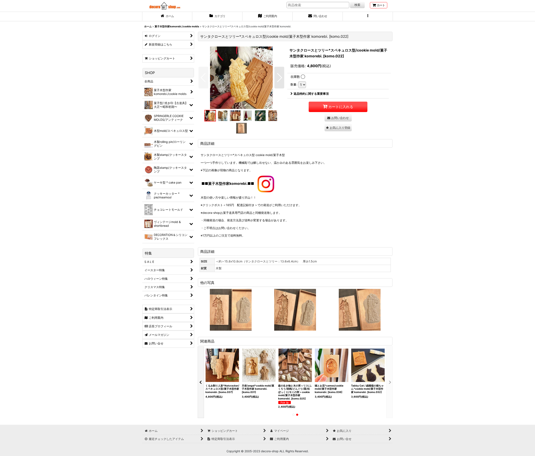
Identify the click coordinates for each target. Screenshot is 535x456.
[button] (368, 16)
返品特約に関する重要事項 (311, 93)
